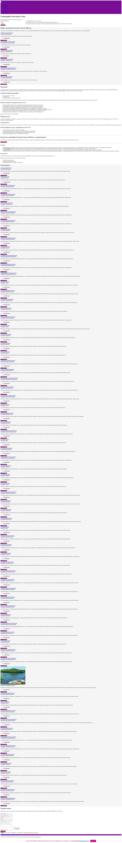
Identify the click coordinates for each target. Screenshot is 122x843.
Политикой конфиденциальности (81, 840)
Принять (93, 840)
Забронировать (4, 40)
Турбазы (5, 6)
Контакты (5, 7)
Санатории (5, 4)
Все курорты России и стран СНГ (10, 834)
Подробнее (3, 25)
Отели (4, 5)
